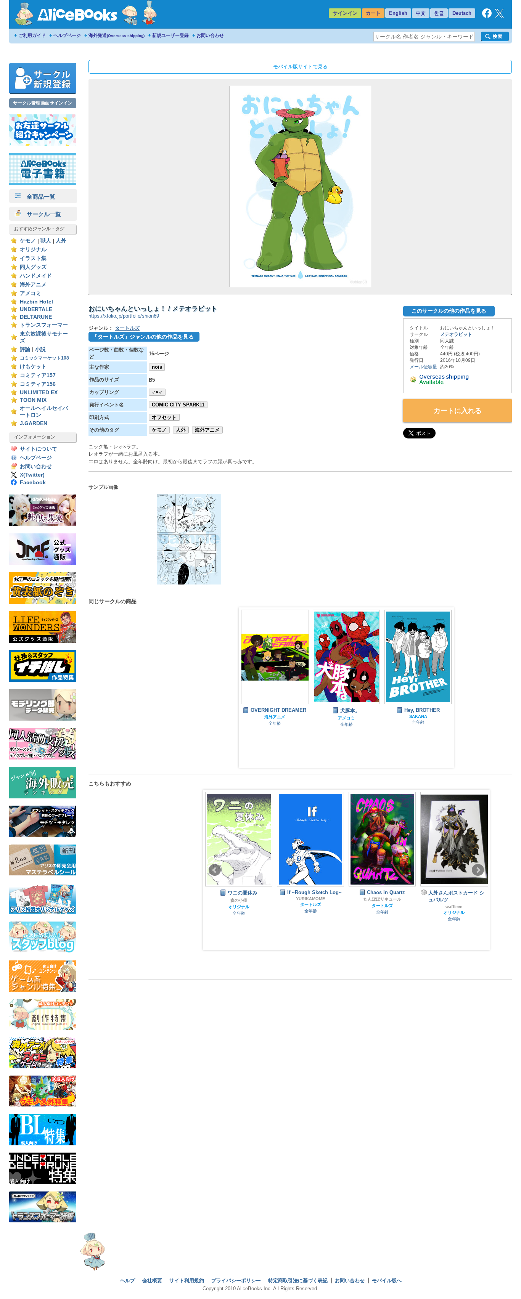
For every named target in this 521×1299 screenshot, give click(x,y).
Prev (215, 870)
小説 (40, 349)
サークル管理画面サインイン (42, 103)
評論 (25, 349)
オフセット (164, 417)
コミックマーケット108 (44, 358)
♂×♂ (157, 392)
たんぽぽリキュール (311, 899)
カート (373, 13)
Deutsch (461, 13)
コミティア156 (38, 384)
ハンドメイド (36, 276)
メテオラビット (456, 334)
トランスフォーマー (44, 325)
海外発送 (116, 35)
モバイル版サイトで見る (300, 66)
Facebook (33, 482)
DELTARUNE (36, 317)
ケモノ (28, 241)
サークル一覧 (41, 214)
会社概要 (152, 1280)
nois (157, 367)
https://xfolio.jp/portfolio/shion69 (123, 316)
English (398, 13)
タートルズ (127, 328)
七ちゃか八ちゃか (454, 907)
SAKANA (418, 716)
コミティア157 (38, 375)
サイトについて (38, 449)
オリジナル (33, 249)
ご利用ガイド (32, 35)
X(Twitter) (32, 475)
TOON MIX (33, 400)
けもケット (33, 366)
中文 (421, 13)
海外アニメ (33, 284)
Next (478, 870)
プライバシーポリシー (236, 1280)
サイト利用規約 (186, 1280)
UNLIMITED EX (39, 392)
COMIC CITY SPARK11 (178, 405)
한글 (439, 13)
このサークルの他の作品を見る (449, 311)
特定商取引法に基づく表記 (298, 1280)
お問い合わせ (210, 35)
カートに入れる (458, 410)
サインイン (345, 13)
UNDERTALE (36, 309)
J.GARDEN (33, 423)
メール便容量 (423, 366)
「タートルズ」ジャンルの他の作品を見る (143, 337)
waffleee (382, 906)
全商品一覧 (38, 196)
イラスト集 (33, 258)
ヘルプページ (67, 35)
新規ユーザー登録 (170, 35)
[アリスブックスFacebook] (487, 16)
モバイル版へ (387, 1280)
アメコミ (30, 293)
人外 (61, 241)
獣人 (45, 241)
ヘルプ (127, 1280)
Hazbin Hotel (36, 302)
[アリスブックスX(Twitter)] (499, 16)
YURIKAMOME (238, 898)
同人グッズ (33, 267)
